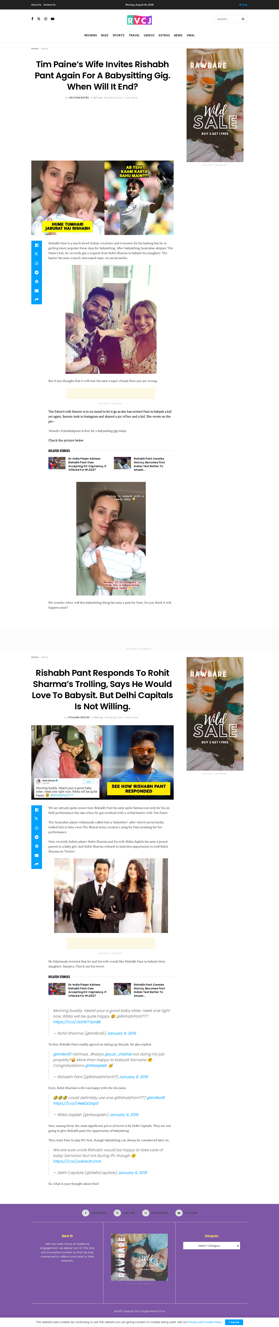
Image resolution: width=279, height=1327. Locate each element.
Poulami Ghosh (79, 717)
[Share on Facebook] (36, 245)
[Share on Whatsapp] (36, 263)
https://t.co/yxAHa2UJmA (77, 1161)
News (178, 35)
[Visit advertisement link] (215, 105)
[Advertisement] (102, 128)
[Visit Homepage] (139, 19)
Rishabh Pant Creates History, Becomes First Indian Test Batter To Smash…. (149, 464)
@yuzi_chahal (118, 1054)
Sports (119, 35)
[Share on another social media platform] (36, 299)
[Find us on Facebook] (32, 19)
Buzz (104, 35)
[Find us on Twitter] (38, 19)
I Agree (234, 1322)
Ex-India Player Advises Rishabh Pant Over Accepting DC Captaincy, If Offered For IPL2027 (87, 464)
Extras (164, 35)
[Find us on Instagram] (45, 19)
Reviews (90, 35)
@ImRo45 (62, 1054)
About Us (36, 4)
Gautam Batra (79, 97)
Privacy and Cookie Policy (205, 1322)
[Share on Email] (36, 290)
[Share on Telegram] (36, 272)
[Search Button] (244, 19)
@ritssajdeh (96, 1065)
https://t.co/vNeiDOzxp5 (75, 1103)
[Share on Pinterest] (36, 281)
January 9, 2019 (121, 1033)
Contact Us (49, 4)
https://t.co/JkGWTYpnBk (76, 1022)
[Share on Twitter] (36, 254)
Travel (134, 35)
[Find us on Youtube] (52, 19)
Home (34, 48)
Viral (191, 35)
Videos (149, 35)
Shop (245, 4)
